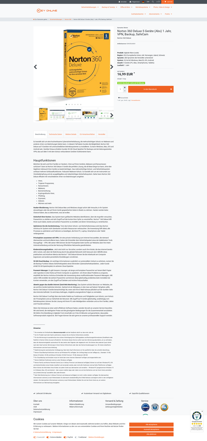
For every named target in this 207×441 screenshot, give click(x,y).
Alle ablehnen (151, 434)
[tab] (40, 134)
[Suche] (153, 2)
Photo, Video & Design (161, 7)
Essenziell (40, 437)
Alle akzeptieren (151, 424)
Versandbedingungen (113, 404)
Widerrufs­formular (76, 407)
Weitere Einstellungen (96, 437)
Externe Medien (56, 437)
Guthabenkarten (137, 14)
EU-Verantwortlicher (87, 134)
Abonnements (154, 14)
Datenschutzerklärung (41, 409)
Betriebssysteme (142, 7)
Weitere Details (70, 134)
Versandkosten (135, 100)
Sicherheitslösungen (89, 7)
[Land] (143, 2)
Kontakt (36, 404)
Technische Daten (55, 134)
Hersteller (101, 134)
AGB (35, 407)
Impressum (37, 412)
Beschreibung (40, 134)
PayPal (70, 437)
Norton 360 (67, 19)
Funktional (82, 437)
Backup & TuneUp (108, 7)
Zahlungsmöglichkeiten (114, 407)
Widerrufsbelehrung (76, 404)
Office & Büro (125, 7)
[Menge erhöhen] (124, 87)
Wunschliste (124, 98)
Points (167, 14)
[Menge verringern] (124, 91)
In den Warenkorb (150, 89)
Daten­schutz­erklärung (42, 432)
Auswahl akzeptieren (151, 429)
